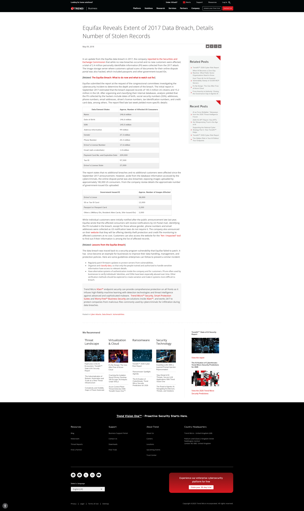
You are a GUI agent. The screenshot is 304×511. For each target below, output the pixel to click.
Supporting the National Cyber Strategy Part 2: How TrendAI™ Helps (203, 129)
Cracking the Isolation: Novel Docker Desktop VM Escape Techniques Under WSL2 (118, 378)
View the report (198, 357)
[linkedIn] (219, 46)
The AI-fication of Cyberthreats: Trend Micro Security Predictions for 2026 (140, 382)
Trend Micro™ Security (142, 295)
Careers (150, 439)
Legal (82, 504)
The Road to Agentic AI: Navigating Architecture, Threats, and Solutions (166, 389)
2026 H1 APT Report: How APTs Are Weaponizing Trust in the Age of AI (204, 122)
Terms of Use (93, 504)
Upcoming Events (153, 450)
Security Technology (163, 341)
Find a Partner (76, 450)
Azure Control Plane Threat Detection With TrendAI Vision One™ (117, 389)
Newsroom (75, 439)
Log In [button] (224, 2)
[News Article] (207, 46)
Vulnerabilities (118, 314)
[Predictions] (205, 377)
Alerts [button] (187, 2)
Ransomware (141, 340)
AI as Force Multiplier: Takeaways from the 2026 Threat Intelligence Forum (204, 114)
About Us (150, 433)
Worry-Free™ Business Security (110, 298)
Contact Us (228, 8)
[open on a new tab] (86, 475)
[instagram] (92, 475)
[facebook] (211, 46)
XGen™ (100, 289)
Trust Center (152, 455)
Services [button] (172, 8)
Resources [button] (212, 2)
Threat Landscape (92, 341)
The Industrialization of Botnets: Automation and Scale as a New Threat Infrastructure (94, 379)
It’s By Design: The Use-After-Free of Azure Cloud (205, 87)
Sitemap (105, 504)
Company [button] (195, 8)
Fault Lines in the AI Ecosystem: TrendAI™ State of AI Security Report (93, 363)
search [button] (229, 2)
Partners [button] (184, 8)
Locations (150, 444)
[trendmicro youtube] (98, 475)
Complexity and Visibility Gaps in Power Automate (94, 389)
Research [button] (161, 8)
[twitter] (215, 46)
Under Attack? (171, 2)
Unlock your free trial (211, 7)
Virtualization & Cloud (117, 341)
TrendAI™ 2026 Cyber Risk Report (206, 67)
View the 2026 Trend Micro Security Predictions (203, 392)
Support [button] (199, 2)
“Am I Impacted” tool (170, 235)
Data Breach (107, 314)
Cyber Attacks (95, 314)
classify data (106, 265)
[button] (88, 489)
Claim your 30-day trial (200, 486)
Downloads (113, 444)
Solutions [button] (149, 8)
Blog (72, 433)
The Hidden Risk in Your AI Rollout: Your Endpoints (205, 139)
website (95, 232)
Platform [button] (137, 8)
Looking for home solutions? (82, 2)
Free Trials (113, 450)
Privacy (73, 504)
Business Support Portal (118, 433)
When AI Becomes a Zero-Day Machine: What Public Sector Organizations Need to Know (203, 73)
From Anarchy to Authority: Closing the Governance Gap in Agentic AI (205, 92)
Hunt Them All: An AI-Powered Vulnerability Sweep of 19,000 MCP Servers (205, 80)
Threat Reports (77, 444)
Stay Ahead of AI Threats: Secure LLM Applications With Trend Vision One (166, 378)
